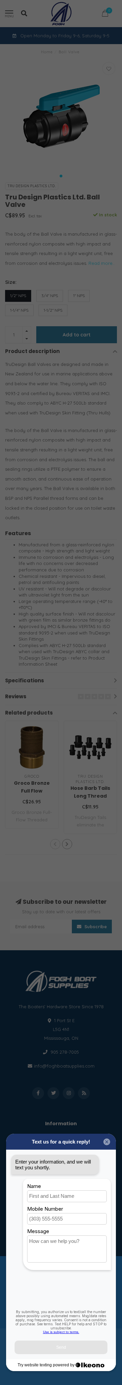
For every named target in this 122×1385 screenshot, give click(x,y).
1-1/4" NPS (19, 310)
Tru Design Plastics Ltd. (31, 186)
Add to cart (76, 335)
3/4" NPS (49, 295)
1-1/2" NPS (53, 310)
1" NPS (79, 295)
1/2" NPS (18, 295)
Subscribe (95, 926)
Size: (11, 282)
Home (47, 52)
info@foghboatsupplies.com (64, 1066)
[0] (105, 14)
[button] (61, 176)
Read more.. (101, 263)
